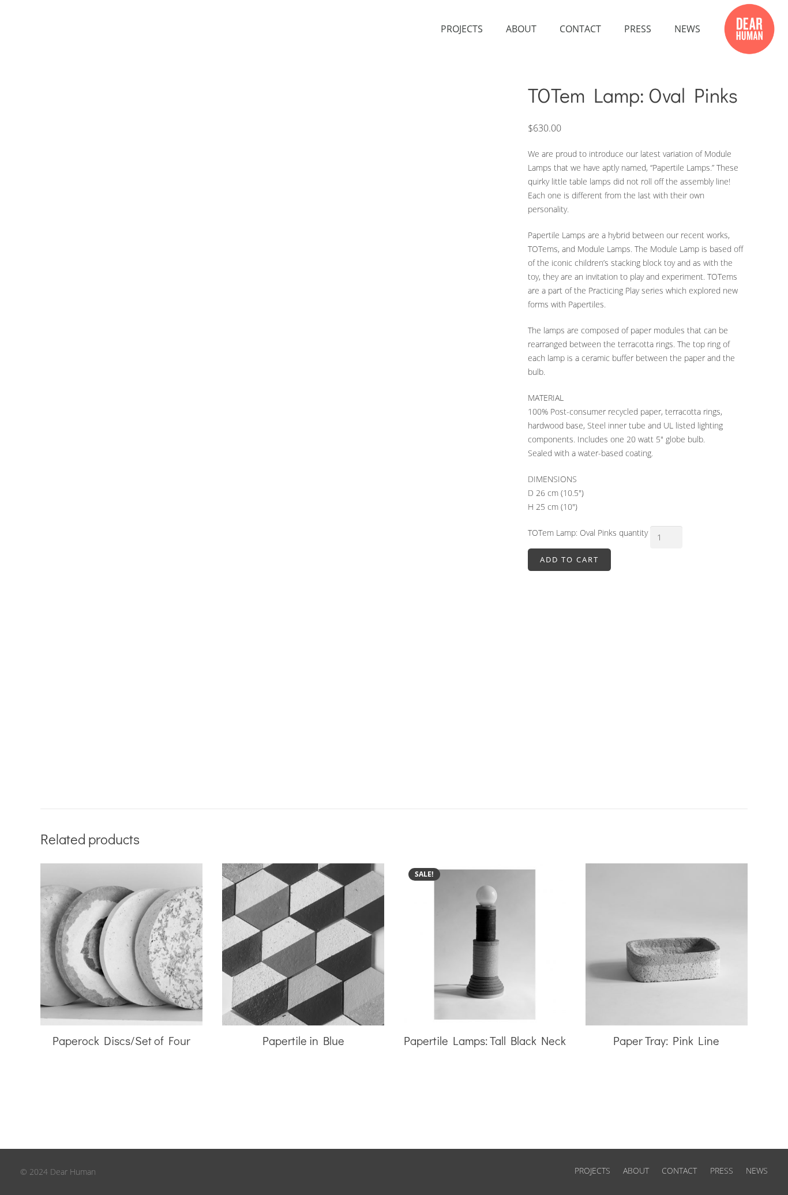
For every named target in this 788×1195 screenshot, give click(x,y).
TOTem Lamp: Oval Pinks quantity (588, 532)
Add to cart (569, 559)
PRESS (721, 1170)
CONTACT (679, 1170)
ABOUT (636, 1170)
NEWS (757, 1170)
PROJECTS (592, 1170)
